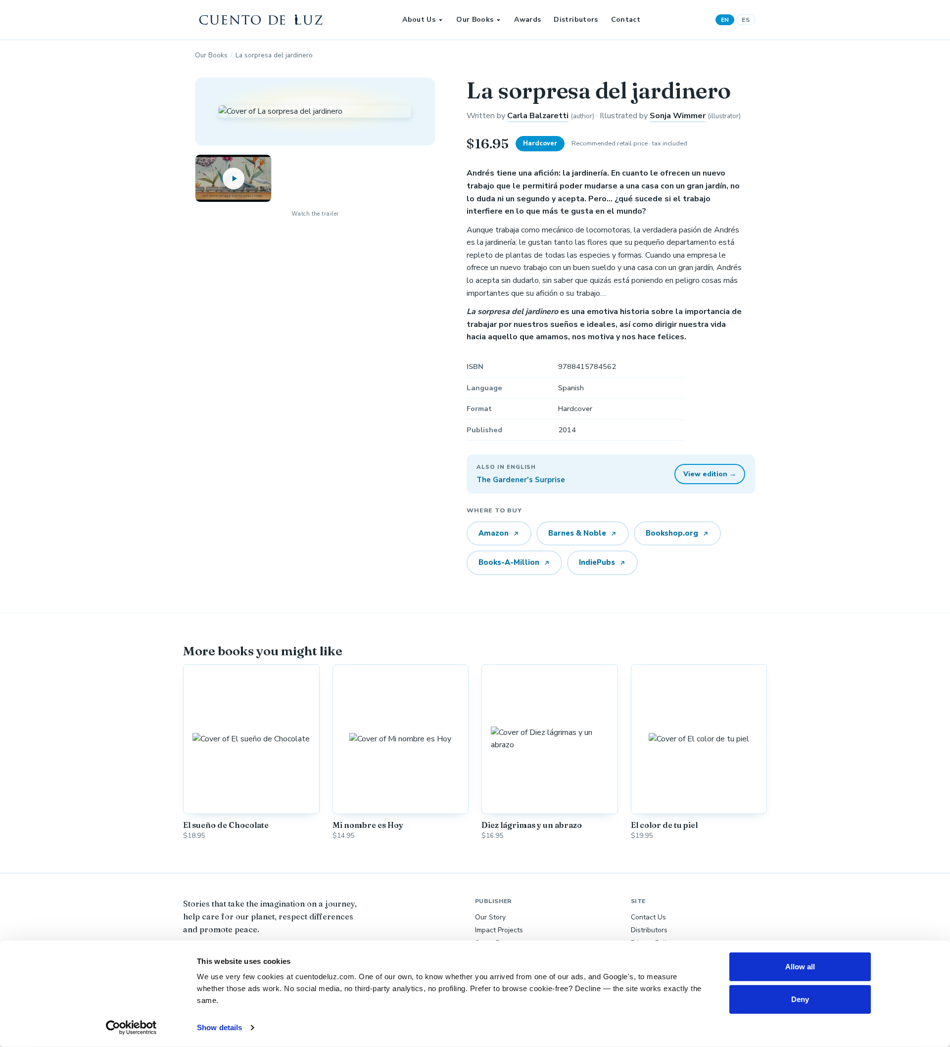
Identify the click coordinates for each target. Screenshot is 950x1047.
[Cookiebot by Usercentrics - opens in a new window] (131, 1027)
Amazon (493, 533)
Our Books (474, 19)
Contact (625, 19)
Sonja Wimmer (678, 115)
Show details (219, 1027)
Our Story (490, 917)
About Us (418, 19)
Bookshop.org (672, 533)
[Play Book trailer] (233, 178)
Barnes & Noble (577, 533)
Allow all (800, 966)
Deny (800, 999)
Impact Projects (499, 930)
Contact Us (648, 917)
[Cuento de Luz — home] (261, 20)
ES (746, 20)
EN (725, 20)
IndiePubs (597, 562)
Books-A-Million (508, 562)
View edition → (709, 474)
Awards (527, 19)
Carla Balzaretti (538, 115)
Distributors (576, 19)
